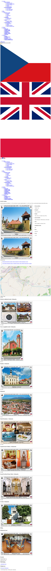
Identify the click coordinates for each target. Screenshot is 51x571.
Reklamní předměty (9, 25)
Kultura (7, 14)
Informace (4, 35)
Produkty (3, 171)
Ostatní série (8, 19)
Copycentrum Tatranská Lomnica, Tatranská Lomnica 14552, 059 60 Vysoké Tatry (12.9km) (17, 263)
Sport (7, 16)
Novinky (3, 27)
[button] (1, 267)
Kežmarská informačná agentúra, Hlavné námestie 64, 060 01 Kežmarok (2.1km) (15, 261)
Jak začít (3, 1)
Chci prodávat (8, 8)
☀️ (0, 43)
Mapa (3, 170)
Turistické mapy (8, 23)
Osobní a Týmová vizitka (10, 3)
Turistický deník (8, 20)
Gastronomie (8, 15)
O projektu (4, 187)
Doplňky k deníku (9, 21)
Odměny (7, 5)
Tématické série (8, 18)
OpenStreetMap (48, 295)
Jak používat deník (9, 162)
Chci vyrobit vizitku (9, 9)
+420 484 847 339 (3, 564)
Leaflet (44, 295)
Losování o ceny (9, 6)
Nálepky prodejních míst (10, 26)
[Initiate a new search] (49, 267)
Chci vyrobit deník (9, 10)
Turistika (7, 13)
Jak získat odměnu (9, 4)
